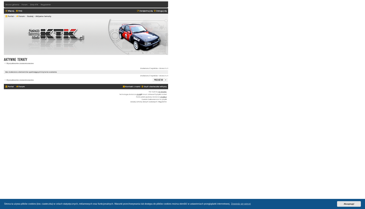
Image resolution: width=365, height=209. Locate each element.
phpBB (138, 94)
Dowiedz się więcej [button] (241, 204)
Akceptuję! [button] (349, 204)
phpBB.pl (163, 97)
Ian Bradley (162, 92)
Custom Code (147, 99)
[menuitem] (19, 11)
